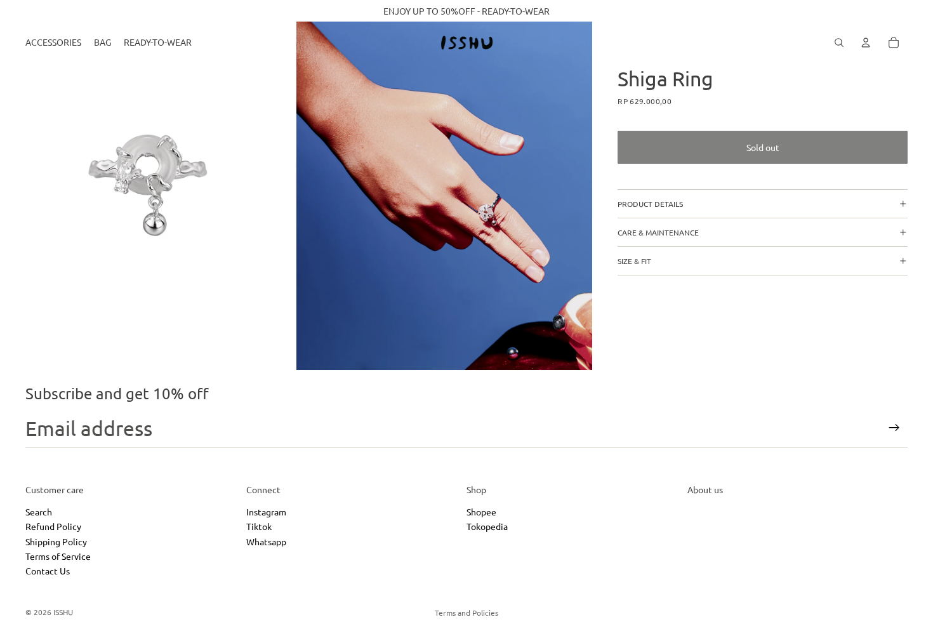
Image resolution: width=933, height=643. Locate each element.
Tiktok (259, 527)
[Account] (866, 42)
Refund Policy (53, 527)
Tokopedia (487, 527)
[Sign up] (894, 427)
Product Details (650, 204)
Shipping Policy (56, 541)
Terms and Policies (466, 612)
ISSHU (63, 612)
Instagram (266, 511)
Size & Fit (634, 261)
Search (38, 511)
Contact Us (47, 571)
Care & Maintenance (658, 232)
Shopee (481, 511)
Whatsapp (266, 541)
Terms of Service (58, 556)
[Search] (839, 42)
